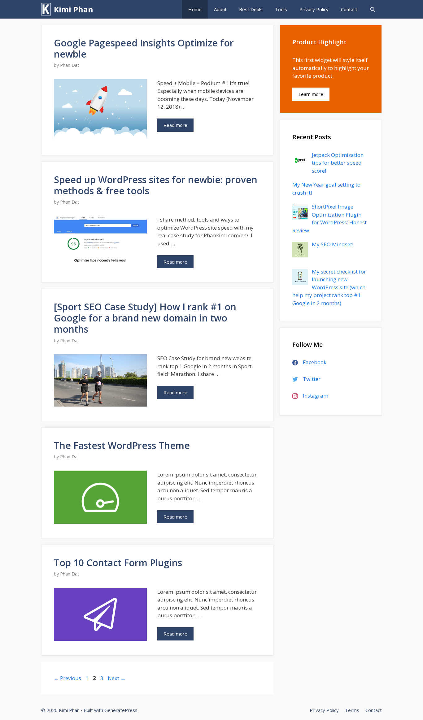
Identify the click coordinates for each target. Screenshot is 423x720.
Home (195, 9)
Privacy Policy (314, 9)
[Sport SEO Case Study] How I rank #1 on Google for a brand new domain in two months (145, 317)
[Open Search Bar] (373, 9)
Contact (349, 9)
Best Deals (251, 9)
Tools (281, 9)
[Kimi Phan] (47, 9)
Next (117, 678)
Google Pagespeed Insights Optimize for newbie (144, 48)
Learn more (311, 94)
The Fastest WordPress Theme (122, 445)
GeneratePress (120, 710)
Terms (352, 710)
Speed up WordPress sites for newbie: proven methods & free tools (155, 185)
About (220, 9)
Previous (67, 678)
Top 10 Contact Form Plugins (118, 562)
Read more (179, 127)
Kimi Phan (73, 9)
